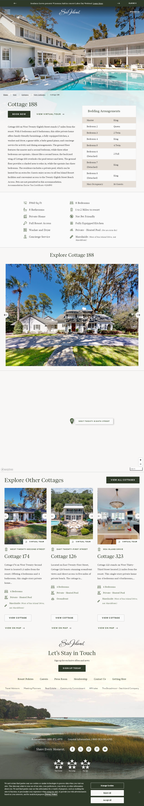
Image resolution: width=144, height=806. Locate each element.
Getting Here (119, 679)
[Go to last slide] (15, 3)
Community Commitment (72, 688)
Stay (14, 95)
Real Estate (50, 688)
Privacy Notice (51, 794)
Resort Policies (25, 679)
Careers (44, 679)
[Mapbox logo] (7, 469)
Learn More (98, 3)
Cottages (25, 95)
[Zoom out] (141, 464)
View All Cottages (123, 480)
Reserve (135, 12)
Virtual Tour (36, 542)
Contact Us (100, 679)
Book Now (19, 114)
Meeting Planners (32, 688)
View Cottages (39, 95)
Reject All (107, 793)
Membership (80, 679)
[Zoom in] (141, 460)
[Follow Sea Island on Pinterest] (97, 749)
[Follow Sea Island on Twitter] (80, 749)
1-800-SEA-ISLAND (101, 739)
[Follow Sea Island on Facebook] (72, 749)
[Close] (139, 792)
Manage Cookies (107, 785)
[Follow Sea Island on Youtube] (105, 749)
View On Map (13, 628)
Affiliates (93, 688)
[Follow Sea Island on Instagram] (88, 749)
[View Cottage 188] (72, 421)
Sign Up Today (72, 668)
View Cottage (18, 618)
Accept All (107, 800)
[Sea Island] (69, 11)
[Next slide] (118, 3)
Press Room (60, 679)
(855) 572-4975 (54, 739)
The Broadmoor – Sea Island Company (120, 688)
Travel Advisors (12, 688)
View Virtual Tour (49, 114)
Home (5, 95)
